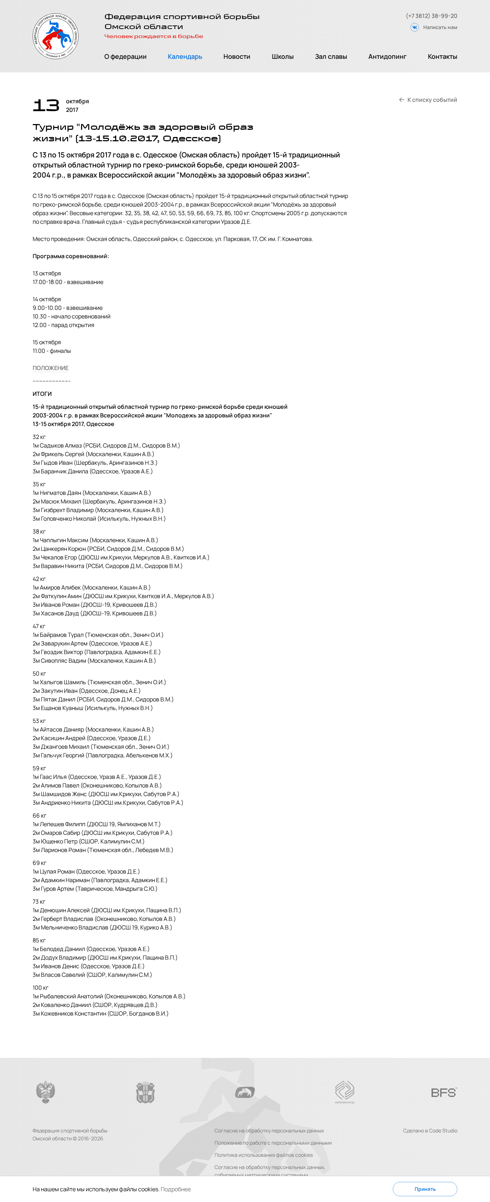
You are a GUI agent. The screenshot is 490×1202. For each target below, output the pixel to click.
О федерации (125, 56)
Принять (425, 1189)
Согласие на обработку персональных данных (269, 1130)
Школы (283, 56)
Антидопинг (387, 56)
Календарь (185, 56)
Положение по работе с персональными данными (273, 1142)
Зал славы (331, 56)
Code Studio (443, 1130)
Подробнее (176, 1189)
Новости (236, 56)
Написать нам (440, 27)
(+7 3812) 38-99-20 (431, 16)
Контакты (442, 56)
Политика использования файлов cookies (264, 1154)
